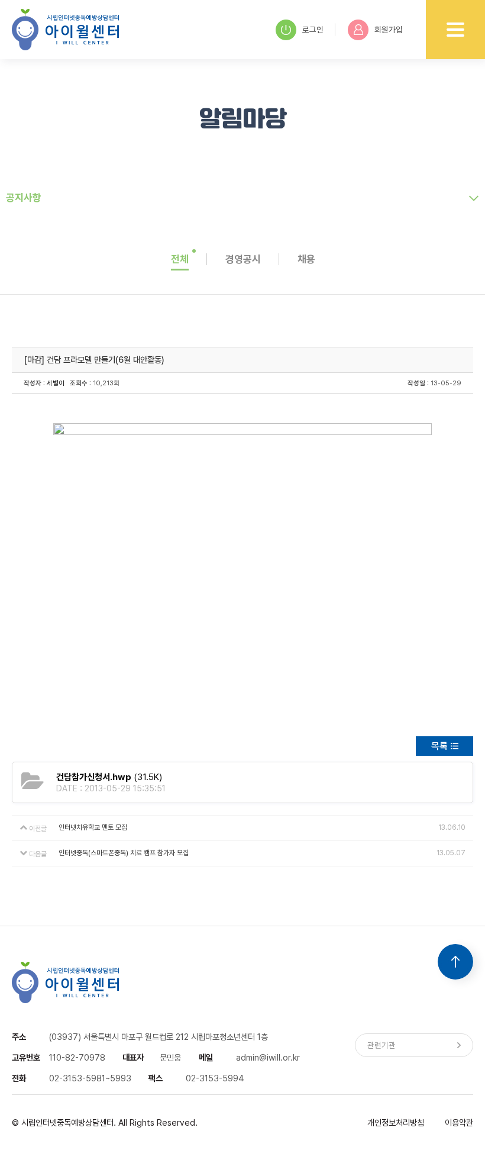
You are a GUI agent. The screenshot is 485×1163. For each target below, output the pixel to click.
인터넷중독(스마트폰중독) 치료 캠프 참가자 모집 (124, 853)
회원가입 (388, 29)
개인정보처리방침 (395, 1122)
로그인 (313, 29)
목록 (439, 746)
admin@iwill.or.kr (268, 1057)
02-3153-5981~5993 (90, 1078)
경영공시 (243, 259)
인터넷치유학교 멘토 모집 (93, 827)
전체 (180, 259)
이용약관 (459, 1122)
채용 (306, 259)
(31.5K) (109, 776)
